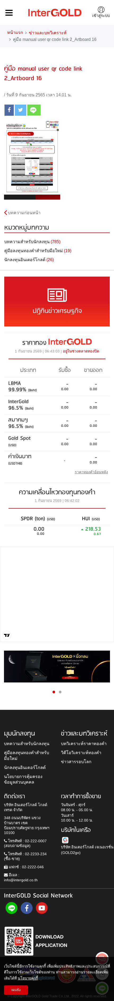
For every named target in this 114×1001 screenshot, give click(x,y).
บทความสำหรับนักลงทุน (26, 743)
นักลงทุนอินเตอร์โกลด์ (25, 767)
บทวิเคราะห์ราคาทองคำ (84, 743)
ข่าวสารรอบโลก (76, 761)
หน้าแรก (15, 32)
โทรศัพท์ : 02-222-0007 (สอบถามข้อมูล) (25, 843)
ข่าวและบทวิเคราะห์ (48, 33)
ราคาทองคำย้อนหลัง (91, 472)
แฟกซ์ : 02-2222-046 (26, 867)
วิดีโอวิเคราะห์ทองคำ (81, 752)
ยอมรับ (16, 990)
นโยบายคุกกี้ (28, 978)
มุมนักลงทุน (19, 733)
